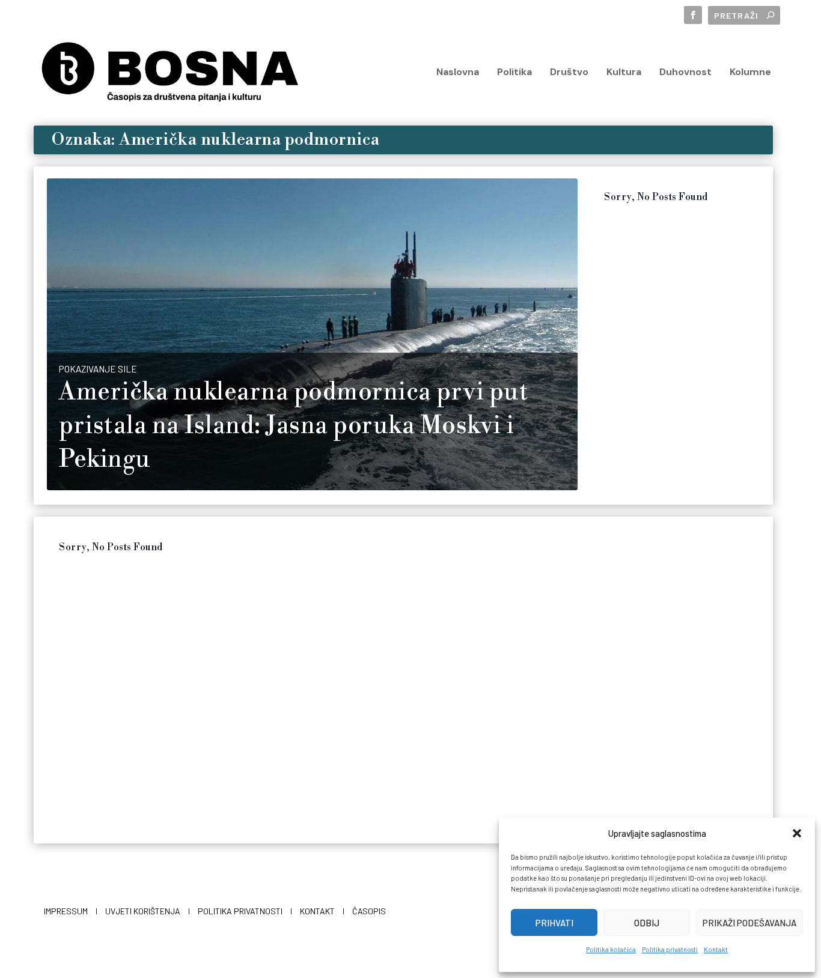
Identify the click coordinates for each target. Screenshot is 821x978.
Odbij (646, 922)
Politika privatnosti (670, 949)
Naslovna (457, 72)
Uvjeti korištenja (142, 911)
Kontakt (716, 949)
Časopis (369, 911)
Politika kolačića (611, 949)
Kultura (623, 72)
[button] (797, 833)
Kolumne (750, 72)
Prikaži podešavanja (749, 922)
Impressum (66, 911)
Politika (514, 72)
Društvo (569, 72)
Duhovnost (685, 72)
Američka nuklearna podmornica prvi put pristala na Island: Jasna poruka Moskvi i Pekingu (293, 426)
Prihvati (554, 922)
